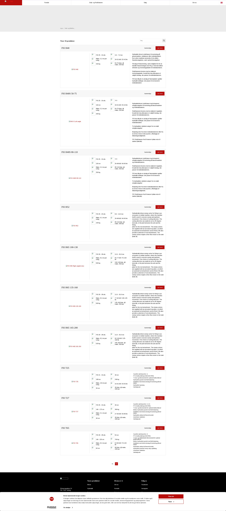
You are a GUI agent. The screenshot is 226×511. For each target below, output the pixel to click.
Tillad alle (171, 496)
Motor (89, 484)
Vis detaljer (66, 507)
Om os (116, 484)
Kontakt (116, 488)
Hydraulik (90, 488)
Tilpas (170, 501)
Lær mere (160, 48)
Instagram (144, 488)
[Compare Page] (152, 48)
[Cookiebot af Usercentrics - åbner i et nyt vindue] (51, 507)
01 (112, 464)
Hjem (61, 28)
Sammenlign (147, 48)
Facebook (144, 484)
